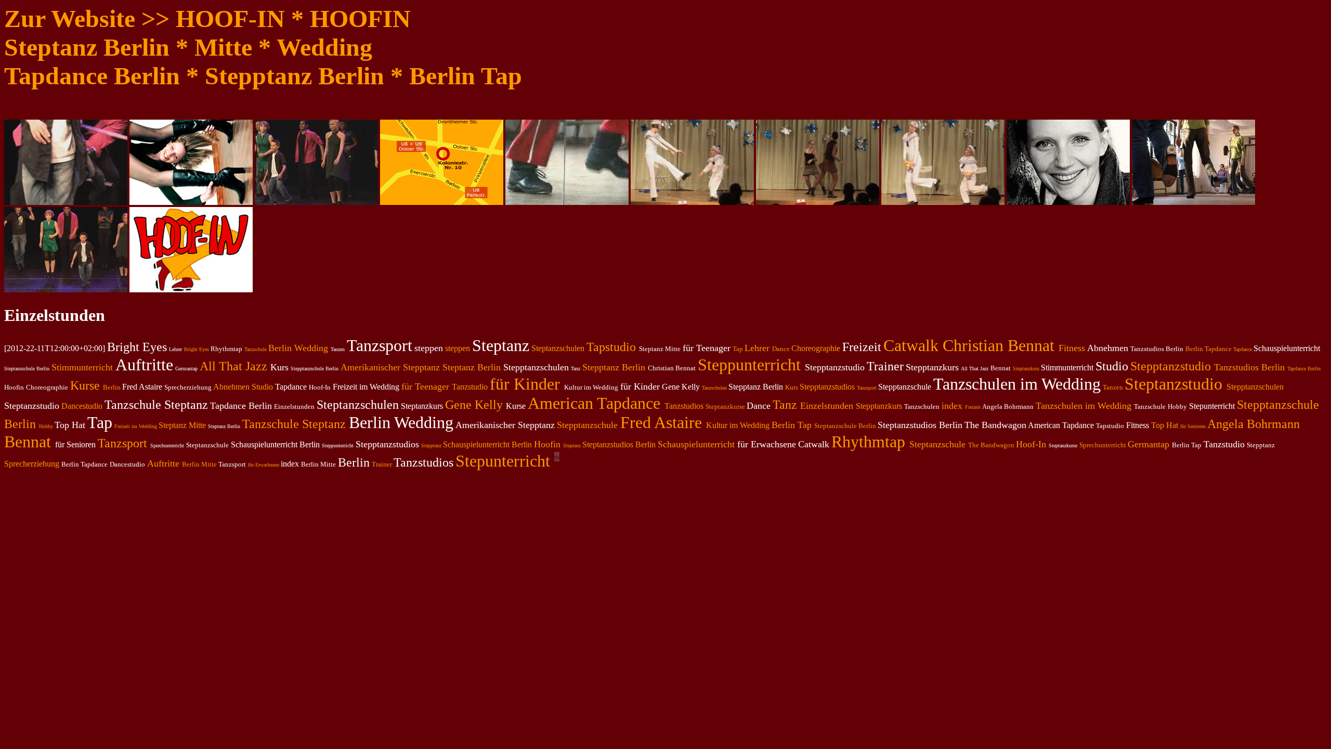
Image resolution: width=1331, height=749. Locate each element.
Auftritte (163, 463)
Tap (738, 349)
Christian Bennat (998, 345)
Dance (781, 349)
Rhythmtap (868, 441)
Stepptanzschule (587, 425)
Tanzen (1113, 387)
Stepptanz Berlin (613, 367)
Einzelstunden (826, 406)
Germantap (1148, 444)
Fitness (1072, 348)
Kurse (85, 385)
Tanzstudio (470, 386)
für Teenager (425, 386)
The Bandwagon (991, 445)
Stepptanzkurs (879, 406)
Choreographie (815, 348)
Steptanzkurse (725, 406)
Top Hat (1164, 425)
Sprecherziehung (31, 463)
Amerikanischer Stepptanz (390, 367)
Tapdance (1242, 349)
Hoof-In (1031, 444)
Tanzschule (255, 349)
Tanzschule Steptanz (294, 424)
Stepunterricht (502, 460)
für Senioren (1193, 426)
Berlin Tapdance (1208, 349)
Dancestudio (81, 406)
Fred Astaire (661, 422)
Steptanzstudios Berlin (619, 444)
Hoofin (547, 444)
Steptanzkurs (1026, 368)
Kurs (791, 387)
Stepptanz (431, 445)
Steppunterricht (749, 364)
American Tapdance (594, 403)
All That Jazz (233, 366)
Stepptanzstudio (1170, 366)
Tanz (785, 404)
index (952, 406)
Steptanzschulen (557, 348)
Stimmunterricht (82, 367)
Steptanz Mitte (182, 425)
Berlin (112, 387)
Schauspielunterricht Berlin (487, 444)
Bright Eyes (196, 349)
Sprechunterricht (1102, 445)
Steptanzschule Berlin (845, 426)
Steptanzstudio (1173, 383)
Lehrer (757, 348)
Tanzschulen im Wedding (1083, 406)
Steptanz (572, 445)
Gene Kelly (474, 404)
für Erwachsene (263, 465)
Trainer (382, 464)
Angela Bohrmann (1253, 424)
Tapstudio (611, 347)
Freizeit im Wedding (135, 426)
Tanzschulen (714, 388)
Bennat (27, 441)
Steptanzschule (937, 444)
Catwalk (910, 345)
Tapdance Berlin (1304, 368)
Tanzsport (867, 388)
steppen (457, 348)
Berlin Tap (792, 425)
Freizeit (973, 407)
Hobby (46, 426)
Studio (262, 386)
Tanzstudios (683, 406)
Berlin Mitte (199, 464)
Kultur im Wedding (737, 425)
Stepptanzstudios (827, 386)
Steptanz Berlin (471, 367)
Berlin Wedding (298, 348)
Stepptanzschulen (1255, 386)
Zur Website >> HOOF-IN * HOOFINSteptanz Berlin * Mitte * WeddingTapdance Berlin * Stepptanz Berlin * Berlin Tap (263, 47)
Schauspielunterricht (696, 444)
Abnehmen (231, 386)
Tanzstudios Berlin (1249, 367)
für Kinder (525, 383)
